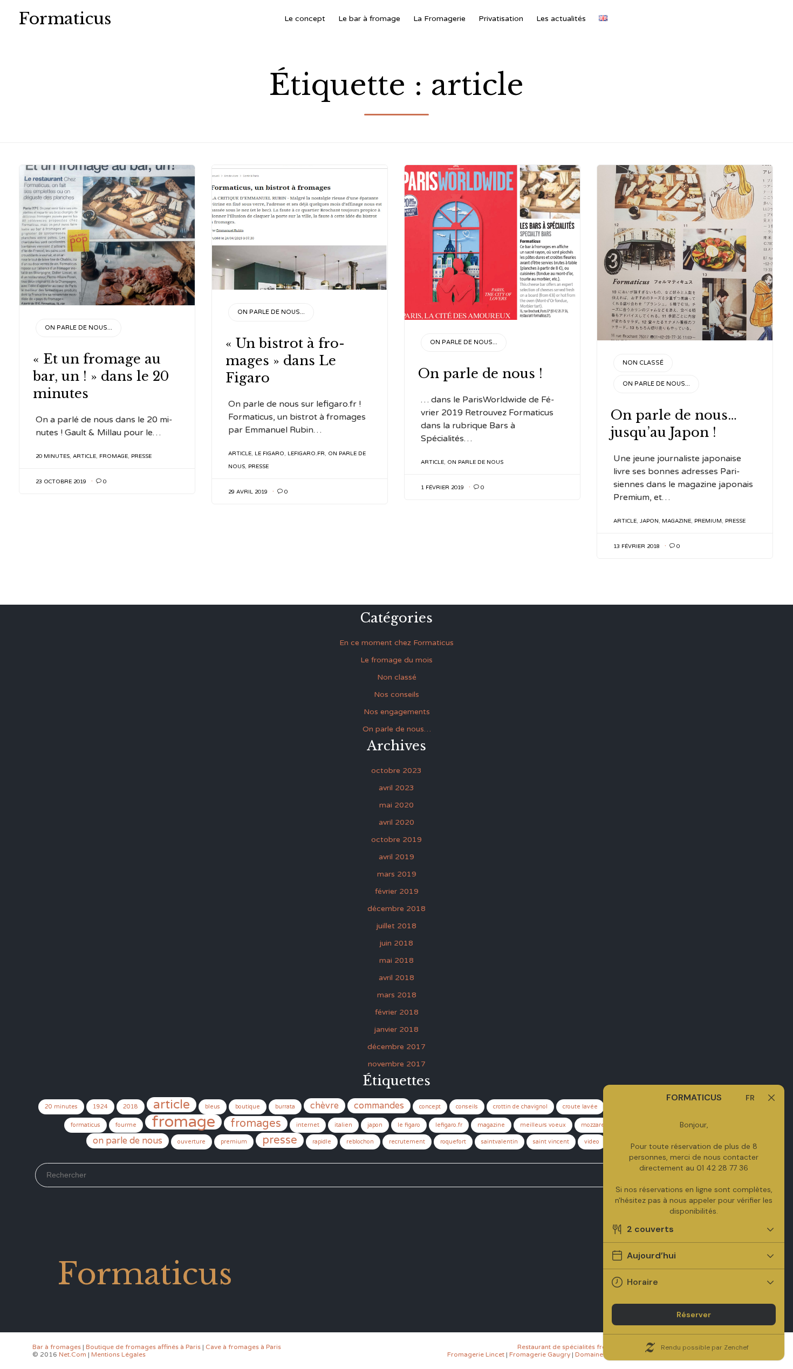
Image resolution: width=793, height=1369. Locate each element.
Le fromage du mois (396, 660)
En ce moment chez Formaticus (396, 642)
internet (307, 1124)
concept (430, 1106)
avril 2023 (396, 787)
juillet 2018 (396, 925)
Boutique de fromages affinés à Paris (143, 1347)
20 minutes (53, 456)
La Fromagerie (439, 18)
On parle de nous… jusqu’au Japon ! (674, 423)
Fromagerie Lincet (475, 1354)
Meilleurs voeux (543, 1124)
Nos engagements (397, 711)
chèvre (324, 1105)
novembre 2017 (397, 1064)
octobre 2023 (396, 770)
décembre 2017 (396, 1046)
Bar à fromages (56, 1347)
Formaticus (65, 19)
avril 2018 (396, 977)
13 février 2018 (636, 546)
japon (649, 521)
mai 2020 (396, 805)
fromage (113, 456)
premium (708, 521)
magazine (676, 521)
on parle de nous (475, 462)
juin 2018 (396, 943)
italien (343, 1124)
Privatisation (500, 18)
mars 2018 (396, 995)
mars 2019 (396, 874)
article (84, 456)
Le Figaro (269, 453)
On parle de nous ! (480, 373)
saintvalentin (499, 1141)
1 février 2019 (442, 487)
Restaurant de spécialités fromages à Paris (583, 1347)
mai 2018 (396, 960)
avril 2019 (396, 856)
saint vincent (551, 1141)
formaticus (85, 1124)
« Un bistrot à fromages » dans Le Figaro (285, 361)
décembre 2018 (396, 908)
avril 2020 (396, 822)
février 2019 (397, 891)
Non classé (643, 362)
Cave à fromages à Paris (243, 1347)
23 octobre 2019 (61, 481)
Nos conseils (396, 694)
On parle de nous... (78, 327)
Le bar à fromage (369, 18)
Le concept (304, 18)
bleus (212, 1106)
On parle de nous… (397, 729)
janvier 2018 (396, 1029)
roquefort (453, 1141)
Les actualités (561, 18)
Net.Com (72, 1354)
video (591, 1141)
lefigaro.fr (306, 453)
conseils (467, 1106)
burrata (285, 1106)
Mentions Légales (118, 1354)
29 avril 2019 (248, 492)
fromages (255, 1123)
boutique (247, 1106)
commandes (379, 1105)
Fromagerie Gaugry (539, 1354)
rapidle (321, 1141)
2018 (130, 1106)
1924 (100, 1106)
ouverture (191, 1141)
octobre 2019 (396, 839)
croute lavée (580, 1106)
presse (141, 456)
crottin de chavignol (520, 1106)
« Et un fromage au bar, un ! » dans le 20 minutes (101, 376)
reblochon (360, 1141)
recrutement (407, 1141)
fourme (125, 1124)
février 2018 (397, 1012)
